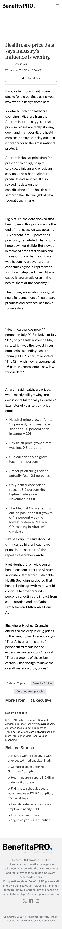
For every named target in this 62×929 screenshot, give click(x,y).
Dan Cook (23, 64)
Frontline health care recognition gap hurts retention (29, 817)
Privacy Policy (24, 920)
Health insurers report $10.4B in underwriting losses (31, 780)
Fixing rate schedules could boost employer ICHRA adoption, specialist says (30, 793)
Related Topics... (17, 683)
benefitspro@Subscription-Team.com (36, 894)
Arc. (25, 916)
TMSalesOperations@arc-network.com (27, 731)
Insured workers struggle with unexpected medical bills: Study (30, 758)
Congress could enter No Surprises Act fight (26, 769)
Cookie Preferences (44, 920)
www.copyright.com (43, 724)
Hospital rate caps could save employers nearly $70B (29, 806)
